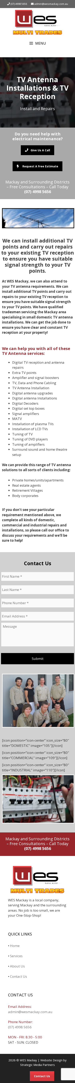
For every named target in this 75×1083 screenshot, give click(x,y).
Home (15, 945)
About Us (17, 966)
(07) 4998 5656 (18, 4)
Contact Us (18, 976)
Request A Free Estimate (40, 166)
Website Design (51, 1060)
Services (16, 956)
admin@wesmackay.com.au (51, 4)
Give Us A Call (40, 150)
